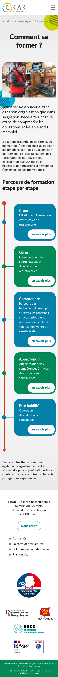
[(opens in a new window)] (14, 565)
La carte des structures (28, 543)
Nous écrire (29, 526)
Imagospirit (34, 673)
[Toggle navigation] (53, 7)
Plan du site (20, 554)
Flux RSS (47, 671)
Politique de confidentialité (31, 549)
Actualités (19, 538)
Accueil (5, 21)
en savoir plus (41, 234)
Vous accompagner (22, 21)
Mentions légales (35, 671)
